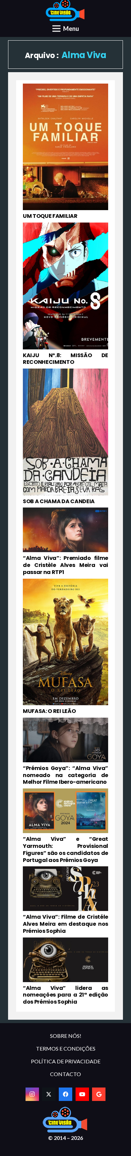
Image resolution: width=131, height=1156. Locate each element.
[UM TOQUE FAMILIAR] (65, 152)
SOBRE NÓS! (65, 1035)
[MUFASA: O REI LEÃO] (65, 647)
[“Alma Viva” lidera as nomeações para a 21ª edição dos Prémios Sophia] (65, 971)
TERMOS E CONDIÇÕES (65, 1048)
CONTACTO (65, 1074)
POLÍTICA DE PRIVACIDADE (65, 1061)
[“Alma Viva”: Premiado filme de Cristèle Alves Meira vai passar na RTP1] (65, 542)
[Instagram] (32, 1094)
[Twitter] (48, 1094)
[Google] (98, 1094)
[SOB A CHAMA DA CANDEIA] (65, 437)
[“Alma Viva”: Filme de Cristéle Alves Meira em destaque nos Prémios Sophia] (65, 900)
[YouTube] (82, 1094)
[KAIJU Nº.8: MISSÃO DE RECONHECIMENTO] (65, 294)
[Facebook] (65, 1094)
